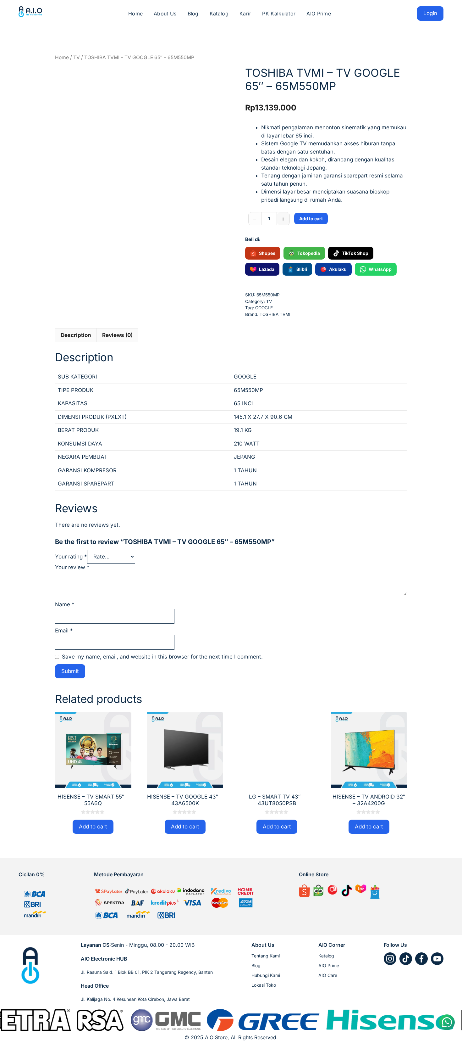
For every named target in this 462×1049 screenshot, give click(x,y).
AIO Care (327, 975)
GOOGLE (264, 307)
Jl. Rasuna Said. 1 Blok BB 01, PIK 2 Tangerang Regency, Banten (147, 972)
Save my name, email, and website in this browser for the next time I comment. (162, 657)
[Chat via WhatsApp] (447, 1022)
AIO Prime (318, 13)
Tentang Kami (265, 955)
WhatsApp (380, 269)
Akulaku (338, 269)
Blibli (301, 269)
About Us (165, 13)
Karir (245, 13)
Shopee (267, 253)
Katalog (219, 13)
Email (64, 630)
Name (64, 604)
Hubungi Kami (265, 975)
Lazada (266, 269)
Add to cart (311, 218)
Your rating (71, 556)
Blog (193, 13)
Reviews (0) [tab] (117, 335)
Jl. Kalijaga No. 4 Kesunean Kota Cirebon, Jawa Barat (135, 999)
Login (430, 13)
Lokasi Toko (263, 985)
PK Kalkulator (278, 13)
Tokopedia (308, 253)
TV (76, 57)
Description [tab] (76, 335)
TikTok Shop (355, 253)
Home (135, 13)
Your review (72, 567)
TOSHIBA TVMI (275, 314)
